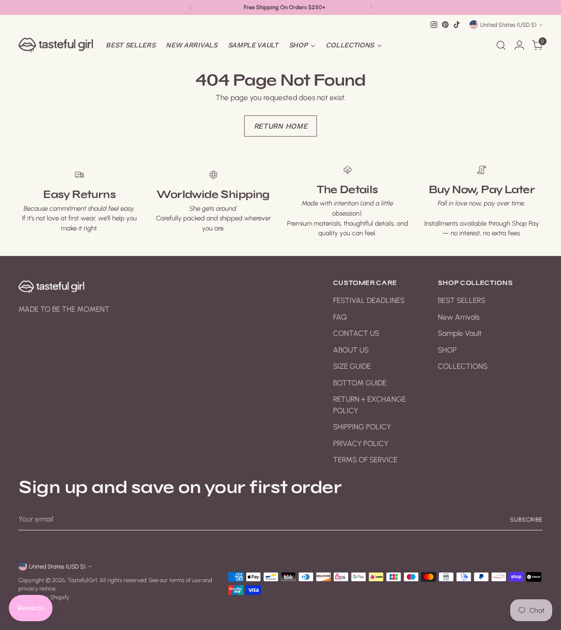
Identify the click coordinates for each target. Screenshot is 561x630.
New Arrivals (458, 317)
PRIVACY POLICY (360, 443)
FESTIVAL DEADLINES (369, 300)
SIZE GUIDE (352, 366)
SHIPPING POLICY (362, 426)
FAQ (340, 317)
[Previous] (190, 7)
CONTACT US (356, 333)
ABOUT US (351, 350)
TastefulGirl (82, 579)
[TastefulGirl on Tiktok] (457, 25)
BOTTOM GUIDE (360, 382)
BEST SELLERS (461, 300)
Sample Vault (460, 333)
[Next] (370, 7)
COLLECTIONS (462, 366)
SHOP (447, 350)
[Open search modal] (501, 45)
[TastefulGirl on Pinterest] (445, 25)
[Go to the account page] (519, 45)
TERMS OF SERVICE (365, 459)
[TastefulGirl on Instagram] (434, 25)
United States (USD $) (508, 24)
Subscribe (526, 519)
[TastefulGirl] (55, 45)
